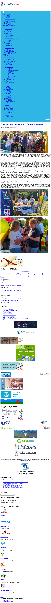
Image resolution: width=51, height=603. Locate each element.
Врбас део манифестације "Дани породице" (22, 124)
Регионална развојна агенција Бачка (11, 486)
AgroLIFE (5, 319)
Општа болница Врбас (8, 484)
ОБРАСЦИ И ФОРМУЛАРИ (9, 315)
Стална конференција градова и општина (12, 479)
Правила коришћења (8, 601)
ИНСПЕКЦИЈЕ (6, 311)
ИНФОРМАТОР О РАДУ (8, 309)
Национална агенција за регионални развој (13, 485)
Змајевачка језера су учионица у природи (10, 285)
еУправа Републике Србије (9, 480)
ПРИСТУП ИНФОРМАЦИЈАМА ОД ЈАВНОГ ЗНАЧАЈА (15, 318)
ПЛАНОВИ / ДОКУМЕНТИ (9, 316)
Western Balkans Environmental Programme (13, 487)
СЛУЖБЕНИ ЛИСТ (7, 313)
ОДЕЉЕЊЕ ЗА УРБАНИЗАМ (10, 310)
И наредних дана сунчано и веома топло (10, 292)
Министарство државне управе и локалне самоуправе (15, 482)
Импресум (5, 600)
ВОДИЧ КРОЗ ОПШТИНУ (9, 317)
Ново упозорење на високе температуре (10, 300)
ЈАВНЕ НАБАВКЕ (7, 312)
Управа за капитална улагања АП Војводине (13, 483)
